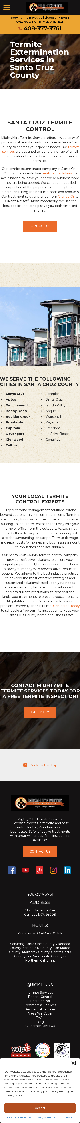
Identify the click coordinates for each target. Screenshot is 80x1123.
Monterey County (36, 952)
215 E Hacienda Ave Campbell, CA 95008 (40, 912)
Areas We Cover (40, 1013)
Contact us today (66, 606)
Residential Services (40, 1009)
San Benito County (47, 956)
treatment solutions (57, 173)
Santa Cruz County (37, 948)
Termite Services (40, 993)
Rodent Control (40, 997)
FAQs (40, 1018)
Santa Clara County (40, 944)
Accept (40, 1108)
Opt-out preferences (18, 1117)
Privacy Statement (46, 1117)
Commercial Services (40, 1005)
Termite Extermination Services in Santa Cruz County (39, 59)
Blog (40, 1022)
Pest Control (40, 1001)
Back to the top (43, 765)
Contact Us (40, 226)
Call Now (40, 712)
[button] (73, 1063)
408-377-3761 (43, 28)
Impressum (67, 1117)
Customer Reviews (40, 1026)
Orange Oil (66, 197)
